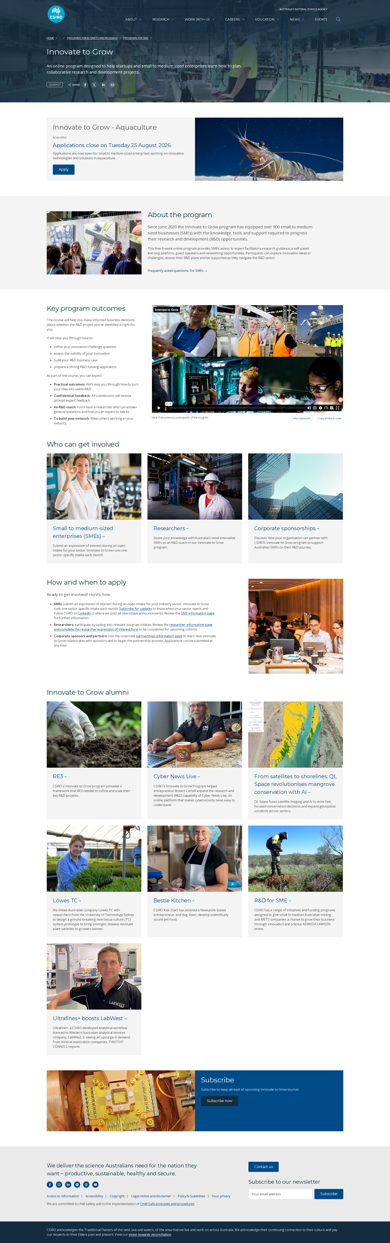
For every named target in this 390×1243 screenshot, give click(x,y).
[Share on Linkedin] (103, 85)
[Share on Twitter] (94, 85)
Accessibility (94, 1196)
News (295, 19)
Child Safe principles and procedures (167, 1204)
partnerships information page (159, 636)
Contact (55, 84)
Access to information (63, 1196)
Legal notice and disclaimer (151, 1196)
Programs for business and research (92, 38)
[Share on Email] (112, 85)
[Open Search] (338, 19)
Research (160, 19)
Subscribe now (219, 1101)
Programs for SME (135, 38)
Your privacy (221, 1196)
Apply (64, 169)
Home (50, 38)
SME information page (197, 613)
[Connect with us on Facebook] (50, 1184)
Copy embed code (329, 418)
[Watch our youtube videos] (95, 1184)
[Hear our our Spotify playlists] (77, 1184)
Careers (232, 19)
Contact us (263, 1167)
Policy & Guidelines (191, 1196)
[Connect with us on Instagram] (59, 1184)
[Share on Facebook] (85, 85)
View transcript (301, 418)
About (131, 19)
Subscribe (328, 1194)
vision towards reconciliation (150, 1234)
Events (321, 19)
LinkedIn (84, 613)
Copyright (117, 1196)
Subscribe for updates (135, 608)
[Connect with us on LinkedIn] (68, 1184)
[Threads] (86, 1184)
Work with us (197, 19)
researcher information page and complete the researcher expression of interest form (133, 627)
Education (264, 19)
